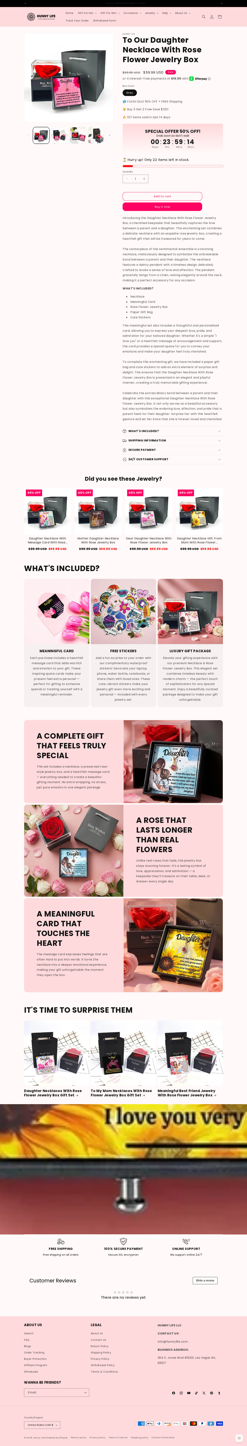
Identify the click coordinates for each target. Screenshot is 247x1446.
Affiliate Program (35, 1365)
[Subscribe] (85, 1392)
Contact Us (98, 1340)
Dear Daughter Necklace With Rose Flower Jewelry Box (149, 540)
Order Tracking (34, 1352)
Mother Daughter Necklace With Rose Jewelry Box (98, 540)
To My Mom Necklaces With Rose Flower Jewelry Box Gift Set (121, 1093)
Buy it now (162, 207)
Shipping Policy (101, 1352)
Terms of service (118, 1437)
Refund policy (78, 1437)
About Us (97, 1333)
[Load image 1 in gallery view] (41, 135)
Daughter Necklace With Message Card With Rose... (47, 540)
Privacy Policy (100, 1359)
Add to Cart (47, 548)
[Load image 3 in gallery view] (78, 135)
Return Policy (99, 1346)
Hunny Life (39, 1437)
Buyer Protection (35, 1359)
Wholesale (31, 1372)
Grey (129, 93)
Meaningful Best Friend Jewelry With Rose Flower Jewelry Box (187, 1093)
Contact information (163, 1437)
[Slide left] (28, 135)
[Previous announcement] (25, 3)
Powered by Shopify (57, 1437)
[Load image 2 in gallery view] (59, 135)
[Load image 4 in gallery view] (96, 135)
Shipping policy (139, 1437)
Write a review (205, 1280)
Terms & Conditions (104, 1372)
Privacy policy (97, 1437)
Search (29, 1333)
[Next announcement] (222, 3)
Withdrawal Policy (103, 1365)
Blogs (27, 1346)
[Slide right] (110, 135)
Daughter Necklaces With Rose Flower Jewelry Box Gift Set (53, 1093)
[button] (87, 13)
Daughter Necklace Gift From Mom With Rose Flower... (199, 540)
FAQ (26, 1340)
